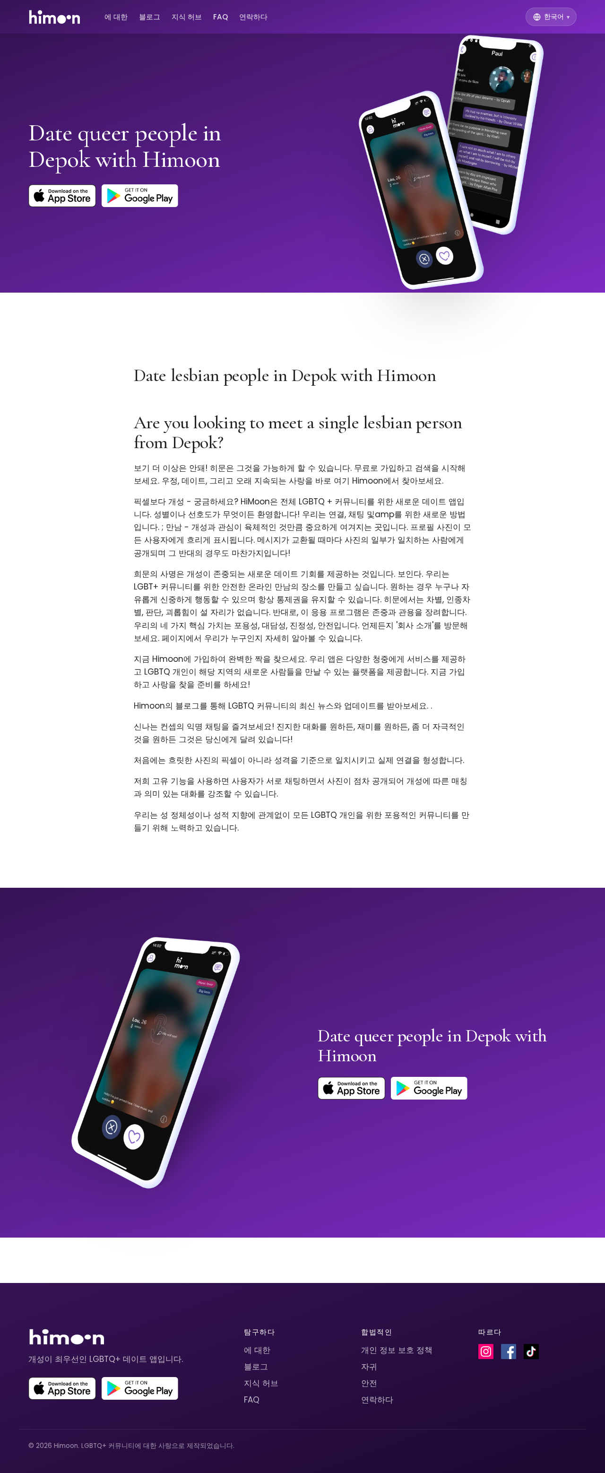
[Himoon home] (54, 17)
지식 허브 (187, 17)
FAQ (220, 17)
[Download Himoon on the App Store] (62, 195)
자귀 (369, 1366)
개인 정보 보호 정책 (396, 1350)
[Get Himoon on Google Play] (140, 195)
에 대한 (116, 17)
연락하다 (253, 17)
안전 (369, 1383)
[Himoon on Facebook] (508, 1351)
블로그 (149, 17)
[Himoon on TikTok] (531, 1351)
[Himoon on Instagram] (485, 1351)
